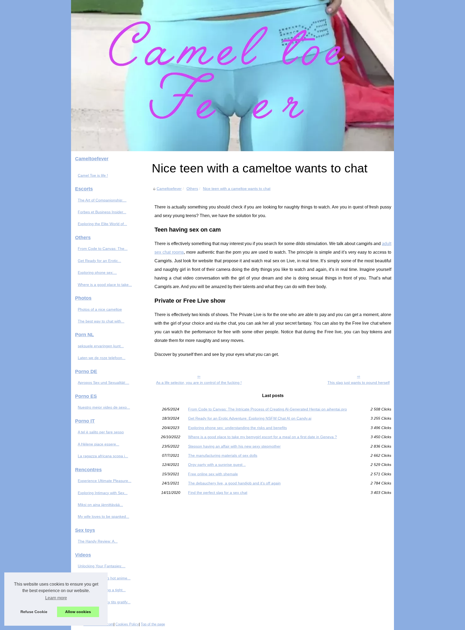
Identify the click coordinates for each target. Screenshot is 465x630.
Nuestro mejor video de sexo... (104, 407)
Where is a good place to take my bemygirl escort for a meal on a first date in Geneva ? (262, 437)
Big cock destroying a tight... (102, 590)
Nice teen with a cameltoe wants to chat (236, 188)
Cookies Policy (127, 624)
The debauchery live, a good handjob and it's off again (234, 483)
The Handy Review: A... (98, 541)
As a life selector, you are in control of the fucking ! (199, 382)
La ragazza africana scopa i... (103, 456)
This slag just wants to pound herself (358, 382)
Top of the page (153, 624)
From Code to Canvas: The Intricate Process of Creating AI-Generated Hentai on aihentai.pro (267, 409)
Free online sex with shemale (213, 474)
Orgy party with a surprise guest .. (217, 464)
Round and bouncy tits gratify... (104, 602)
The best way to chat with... (101, 321)
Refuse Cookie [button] (33, 612)
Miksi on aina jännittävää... (100, 504)
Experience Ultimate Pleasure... (104, 481)
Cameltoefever (169, 188)
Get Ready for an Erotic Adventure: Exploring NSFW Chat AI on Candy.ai (249, 418)
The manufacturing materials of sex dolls (222, 455)
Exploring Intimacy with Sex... (103, 493)
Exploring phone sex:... (97, 272)
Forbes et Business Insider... (102, 212)
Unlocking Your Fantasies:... (101, 566)
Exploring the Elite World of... (102, 224)
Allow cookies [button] (78, 612)
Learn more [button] (56, 598)
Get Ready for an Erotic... (99, 261)
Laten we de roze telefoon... (101, 358)
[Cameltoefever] (232, 75)
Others (192, 188)
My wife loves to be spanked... (103, 516)
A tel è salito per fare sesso (101, 432)
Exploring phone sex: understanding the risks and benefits (237, 428)
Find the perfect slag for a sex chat (217, 492)
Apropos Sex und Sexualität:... (103, 382)
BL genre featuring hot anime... (104, 578)
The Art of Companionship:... (102, 200)
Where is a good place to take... (105, 284)
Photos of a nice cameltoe (100, 309)
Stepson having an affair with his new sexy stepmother (234, 446)
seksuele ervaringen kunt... (101, 346)
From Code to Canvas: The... (103, 248)
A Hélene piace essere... (98, 444)
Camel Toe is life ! (93, 175)
